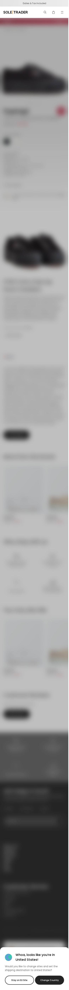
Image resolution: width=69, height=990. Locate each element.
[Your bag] (53, 12)
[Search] (45, 12)
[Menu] (62, 12)
